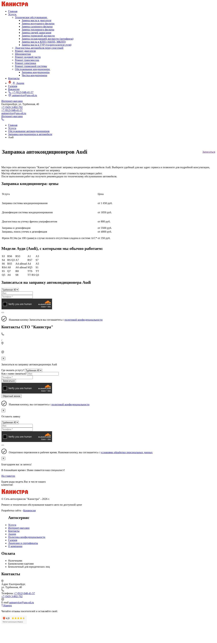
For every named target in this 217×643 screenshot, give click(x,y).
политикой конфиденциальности (83, 319)
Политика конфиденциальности (26, 537)
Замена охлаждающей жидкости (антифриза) (47, 38)
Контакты (13, 531)
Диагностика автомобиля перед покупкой (39, 47)
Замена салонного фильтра (37, 26)
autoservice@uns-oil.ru (24, 95)
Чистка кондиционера (34, 75)
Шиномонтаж (23, 54)
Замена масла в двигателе (36, 20)
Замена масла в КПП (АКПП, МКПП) (44, 41)
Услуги (12, 524)
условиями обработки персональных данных (127, 452)
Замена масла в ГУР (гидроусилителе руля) (46, 44)
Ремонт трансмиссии (27, 60)
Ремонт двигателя (25, 50)
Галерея (12, 540)
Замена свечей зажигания (36, 32)
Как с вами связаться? (14, 373)
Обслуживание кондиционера (32, 69)
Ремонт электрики (25, 63)
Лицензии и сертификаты (23, 543)
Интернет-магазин (12, 101)
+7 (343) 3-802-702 (12, 107)
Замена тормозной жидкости (38, 35)
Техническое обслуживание (31, 17)
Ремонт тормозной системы (31, 66)
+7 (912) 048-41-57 (22, 92)
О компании (15, 546)
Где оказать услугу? (12, 370)
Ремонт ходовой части (28, 57)
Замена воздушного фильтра (38, 23)
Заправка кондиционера (36, 72)
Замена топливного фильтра (38, 29)
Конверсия (29, 510)
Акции (12, 534)
